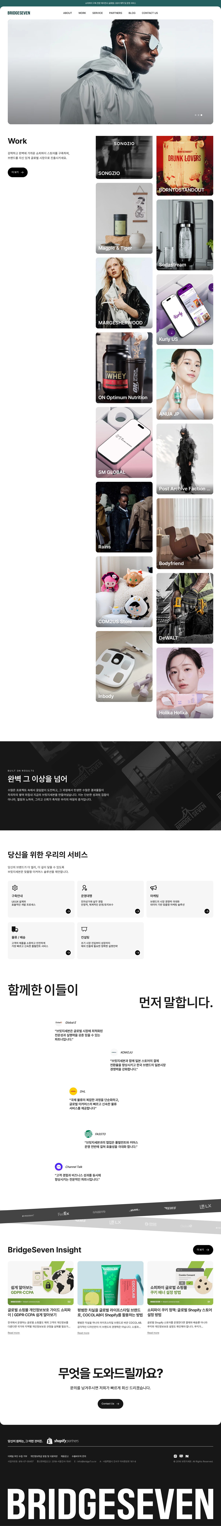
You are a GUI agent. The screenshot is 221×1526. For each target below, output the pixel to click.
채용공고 (65, 1456)
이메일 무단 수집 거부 (17, 1456)
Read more (14, 1332)
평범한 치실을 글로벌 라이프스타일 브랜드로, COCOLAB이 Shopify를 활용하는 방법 (110, 1312)
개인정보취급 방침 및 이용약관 (44, 1456)
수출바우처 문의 (79, 1456)
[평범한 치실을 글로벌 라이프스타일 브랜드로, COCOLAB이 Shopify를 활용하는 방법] (110, 1283)
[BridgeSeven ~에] (181, 1456)
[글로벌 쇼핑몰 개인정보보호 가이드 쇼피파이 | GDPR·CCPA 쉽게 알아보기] (41, 1283)
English (205, 13)
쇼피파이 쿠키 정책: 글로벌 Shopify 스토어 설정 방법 (179, 1312)
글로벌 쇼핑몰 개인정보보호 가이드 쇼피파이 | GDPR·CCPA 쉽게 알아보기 (39, 1312)
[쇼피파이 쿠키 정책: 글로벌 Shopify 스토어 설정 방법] (180, 1283)
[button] (195, 115)
